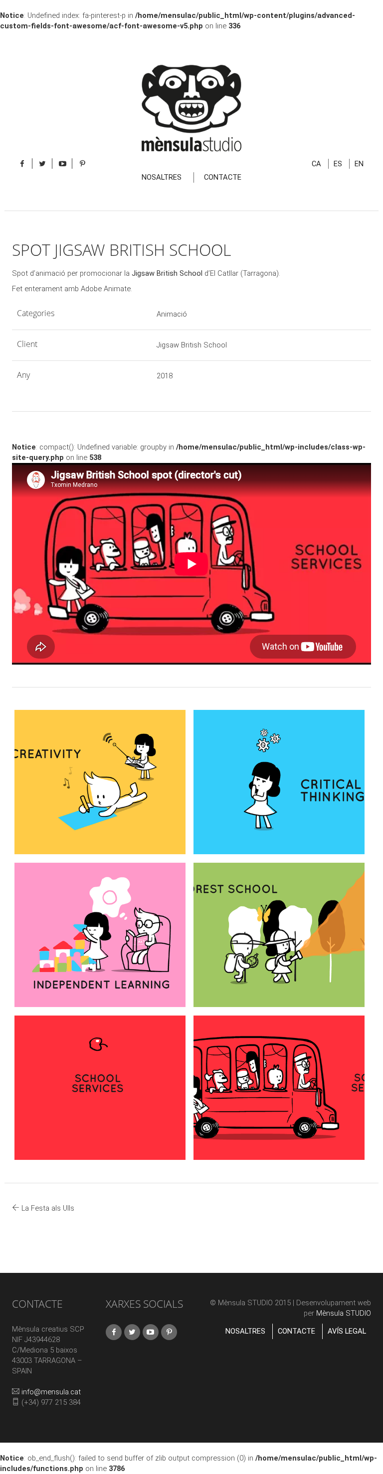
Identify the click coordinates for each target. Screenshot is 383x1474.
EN (359, 163)
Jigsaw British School (167, 273)
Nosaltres (162, 177)
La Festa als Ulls (46, 1208)
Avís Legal (347, 1331)
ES (338, 163)
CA (316, 163)
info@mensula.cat (51, 1391)
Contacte (222, 177)
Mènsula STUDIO (343, 1313)
